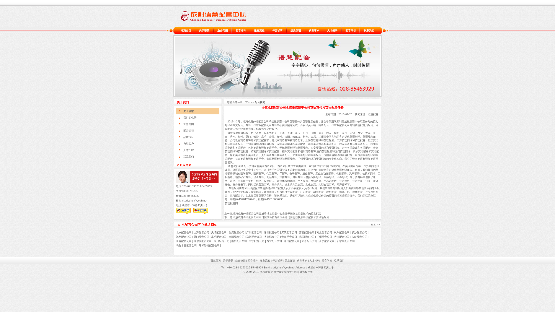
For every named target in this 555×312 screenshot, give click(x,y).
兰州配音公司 (324, 236)
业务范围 (222, 30)
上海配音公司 (201, 232)
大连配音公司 (342, 236)
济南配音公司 (271, 236)
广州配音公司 (254, 232)
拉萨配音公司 (359, 236)
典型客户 (314, 30)
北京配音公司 (184, 232)
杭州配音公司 (342, 232)
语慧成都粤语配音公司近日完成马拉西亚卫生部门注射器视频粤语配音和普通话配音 (281, 217)
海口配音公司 (292, 241)
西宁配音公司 (274, 241)
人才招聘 (332, 30)
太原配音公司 (309, 241)
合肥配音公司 (327, 241)
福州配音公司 (184, 236)
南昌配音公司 (239, 241)
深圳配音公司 (271, 232)
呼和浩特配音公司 (209, 245)
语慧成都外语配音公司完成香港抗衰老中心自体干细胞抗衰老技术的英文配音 (277, 213)
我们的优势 (189, 117)
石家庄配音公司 (346, 241)
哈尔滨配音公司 (203, 241)
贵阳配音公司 (236, 236)
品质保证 (296, 30)
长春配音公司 (184, 241)
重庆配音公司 (236, 232)
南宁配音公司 (256, 241)
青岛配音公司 (289, 236)
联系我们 (369, 30)
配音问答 (351, 30)
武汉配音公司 (289, 232)
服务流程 (259, 30)
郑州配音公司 (254, 236)
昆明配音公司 (219, 236)
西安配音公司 (307, 232)
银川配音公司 (221, 241)
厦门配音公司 (201, 236)
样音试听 (277, 30)
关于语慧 (204, 30)
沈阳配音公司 (307, 236)
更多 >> (375, 224)
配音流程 (188, 130)
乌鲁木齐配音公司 (186, 245)
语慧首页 (186, 30)
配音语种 (241, 30)
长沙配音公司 (359, 232)
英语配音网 (231, 203)
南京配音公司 (324, 232)
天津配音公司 (219, 232)
